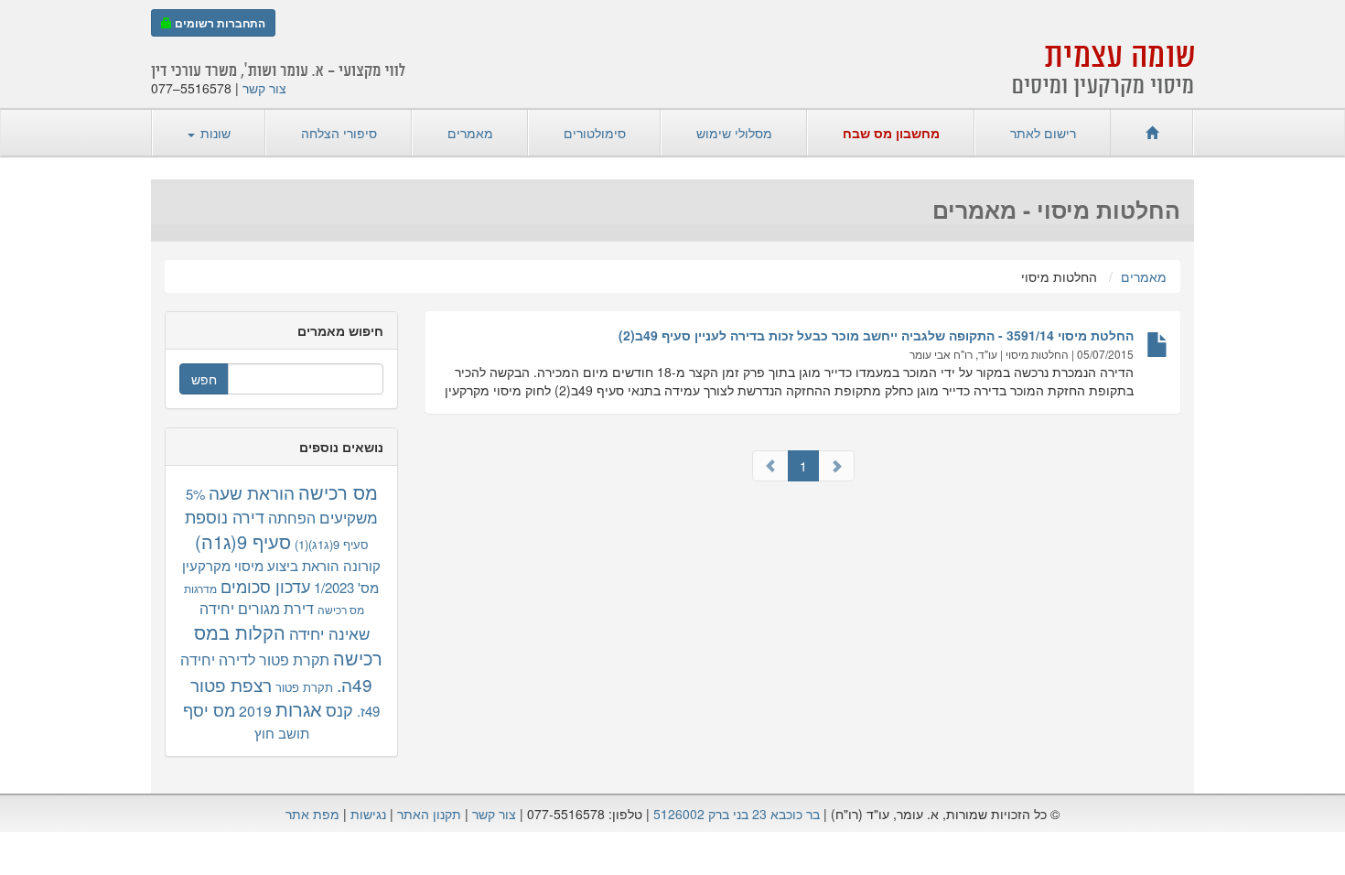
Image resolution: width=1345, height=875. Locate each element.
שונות (214, 133)
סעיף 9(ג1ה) (243, 541)
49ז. (368, 710)
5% (195, 493)
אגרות (298, 709)
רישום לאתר (1043, 133)
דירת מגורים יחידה (256, 608)
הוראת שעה (252, 492)
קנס (339, 709)
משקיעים (348, 516)
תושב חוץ (281, 732)
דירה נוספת (224, 516)
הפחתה (292, 517)
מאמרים (470, 133)
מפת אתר (312, 814)
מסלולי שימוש (734, 133)
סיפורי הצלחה (339, 133)
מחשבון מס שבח (891, 133)
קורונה (362, 565)
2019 (255, 710)
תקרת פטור (304, 687)
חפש (204, 379)
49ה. (354, 684)
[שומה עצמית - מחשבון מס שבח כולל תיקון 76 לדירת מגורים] (1152, 133)
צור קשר (264, 88)
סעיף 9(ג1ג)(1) (332, 544)
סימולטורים (595, 133)
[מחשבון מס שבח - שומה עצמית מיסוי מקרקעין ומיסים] (1103, 66)
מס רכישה (338, 492)
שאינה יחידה (329, 632)
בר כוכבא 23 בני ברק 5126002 (736, 814)
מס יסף (209, 709)
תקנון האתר (429, 814)
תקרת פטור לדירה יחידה (254, 659)
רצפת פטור (231, 684)
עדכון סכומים (265, 586)
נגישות (368, 814)
